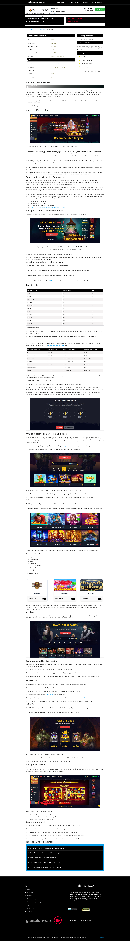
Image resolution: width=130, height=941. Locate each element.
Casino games (96, 2)
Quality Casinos (42, 29)
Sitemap (29, 911)
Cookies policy (31, 908)
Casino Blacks (34, 29)
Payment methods (73, 2)
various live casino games (81, 616)
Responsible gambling (34, 902)
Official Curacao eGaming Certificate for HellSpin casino (47, 207)
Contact (29, 895)
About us (30, 892)
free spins (50, 694)
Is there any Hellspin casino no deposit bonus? (45, 867)
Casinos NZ (60, 2)
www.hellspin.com (57, 64)
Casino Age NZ (31, 905)
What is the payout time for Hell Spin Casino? (45, 862)
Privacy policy (31, 899)
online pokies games (67, 446)
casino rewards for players (84, 698)
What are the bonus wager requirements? (44, 858)
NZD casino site (54, 281)
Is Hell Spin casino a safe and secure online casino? (47, 848)
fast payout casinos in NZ (56, 345)
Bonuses (85, 2)
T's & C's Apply (53, 13)
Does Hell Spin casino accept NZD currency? (45, 853)
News (29, 889)
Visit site (100, 9)
